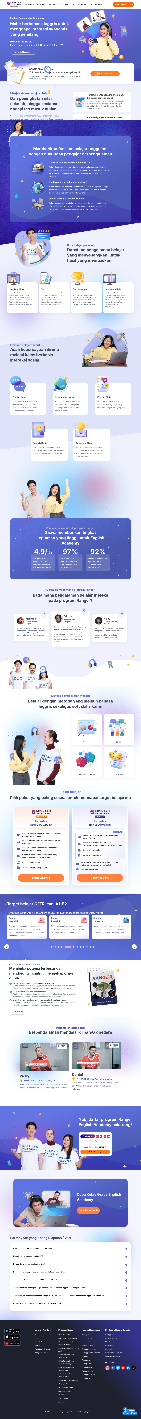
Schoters (108, 1349)
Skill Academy (110, 1342)
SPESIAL (117, 832)
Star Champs (63, 1398)
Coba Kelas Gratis (88, 1210)
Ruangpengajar (87, 1371)
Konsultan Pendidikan (113, 1353)
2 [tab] (53, 947)
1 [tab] (49, 947)
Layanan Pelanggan (112, 1356)
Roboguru (85, 1334)
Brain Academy (111, 1338)
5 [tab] (63, 947)
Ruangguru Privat (88, 1374)
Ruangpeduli (86, 1378)
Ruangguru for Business (91, 1353)
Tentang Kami (40, 1345)
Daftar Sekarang (41, 877)
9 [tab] (81, 947)
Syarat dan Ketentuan (43, 1349)
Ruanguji (85, 1356)
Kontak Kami (40, 1342)
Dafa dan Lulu (87, 1342)
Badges (61, 1402)
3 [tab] (56, 947)
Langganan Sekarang (123, 4)
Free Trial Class (64, 1334)
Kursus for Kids (87, 1345)
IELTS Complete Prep (66, 1387)
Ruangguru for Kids (89, 1349)
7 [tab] (72, 947)
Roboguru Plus (87, 1338)
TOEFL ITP (62, 1384)
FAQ (36, 1334)
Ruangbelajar (87, 1367)
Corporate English (85, 4)
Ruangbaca (86, 1360)
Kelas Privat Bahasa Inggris (68, 1380)
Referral (98, 4)
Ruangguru (109, 1334)
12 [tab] (91, 947)
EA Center (40, 4)
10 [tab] (85, 947)
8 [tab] (78, 947)
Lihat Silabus (17, 1011)
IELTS (73, 4)
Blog (66, 4)
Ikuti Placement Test (105, 74)
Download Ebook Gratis (67, 1338)
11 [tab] (88, 947)
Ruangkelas (86, 1364)
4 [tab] (59, 947)
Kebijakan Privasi (41, 1353)
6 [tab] (66, 947)
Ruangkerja (109, 1345)
